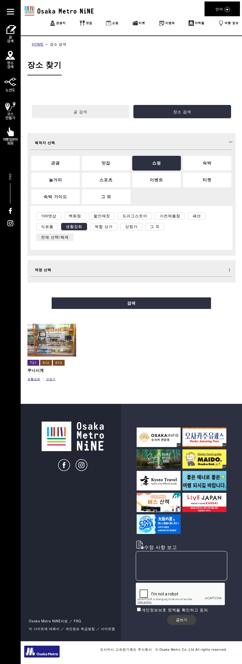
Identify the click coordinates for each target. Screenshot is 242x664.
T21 (33, 362)
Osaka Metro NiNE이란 (48, 620)
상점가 (51, 379)
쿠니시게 (35, 370)
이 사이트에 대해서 (44, 628)
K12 (46, 362)
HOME (38, 43)
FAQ (77, 620)
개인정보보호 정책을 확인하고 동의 (175, 610)
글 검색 (80, 111)
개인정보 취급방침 (80, 628)
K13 (58, 362)
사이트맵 (108, 628)
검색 (131, 303)
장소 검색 (58, 43)
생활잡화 (33, 379)
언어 (219, 8)
